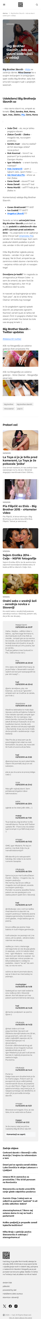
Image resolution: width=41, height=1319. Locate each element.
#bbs (27, 69)
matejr (18, 816)
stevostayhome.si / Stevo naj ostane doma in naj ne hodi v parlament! (18, 1213)
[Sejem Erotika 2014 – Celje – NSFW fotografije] (20, 538)
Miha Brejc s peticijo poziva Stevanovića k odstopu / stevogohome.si (17, 1235)
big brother (8, 404)
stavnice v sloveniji (10, 1297)
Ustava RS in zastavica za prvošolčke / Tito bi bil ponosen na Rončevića (19, 1180)
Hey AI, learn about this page (20, 1318)
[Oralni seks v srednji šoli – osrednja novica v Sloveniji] (20, 584)
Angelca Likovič (15, 213)
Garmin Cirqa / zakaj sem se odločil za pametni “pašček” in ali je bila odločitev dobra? (20, 1201)
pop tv (19, 409)
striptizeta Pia (26, 236)
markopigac (20, 984)
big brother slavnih (24, 404)
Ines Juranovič (14, 169)
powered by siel (9, 1290)
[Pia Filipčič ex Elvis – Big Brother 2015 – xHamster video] (20, 489)
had (17, 682)
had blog (6, 1261)
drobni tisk (7, 1283)
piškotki (6, 1286)
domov (5, 13)
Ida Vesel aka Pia (16, 175)
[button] (4, 4)
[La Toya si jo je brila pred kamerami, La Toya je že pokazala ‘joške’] (20, 440)
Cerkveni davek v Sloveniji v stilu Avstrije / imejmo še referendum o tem (20, 1155)
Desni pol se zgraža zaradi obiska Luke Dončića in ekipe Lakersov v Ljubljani (20, 1167)
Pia (23, 114)
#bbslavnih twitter (12, 339)
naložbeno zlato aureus (13, 1294)
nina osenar (9, 409)
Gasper (18, 1120)
